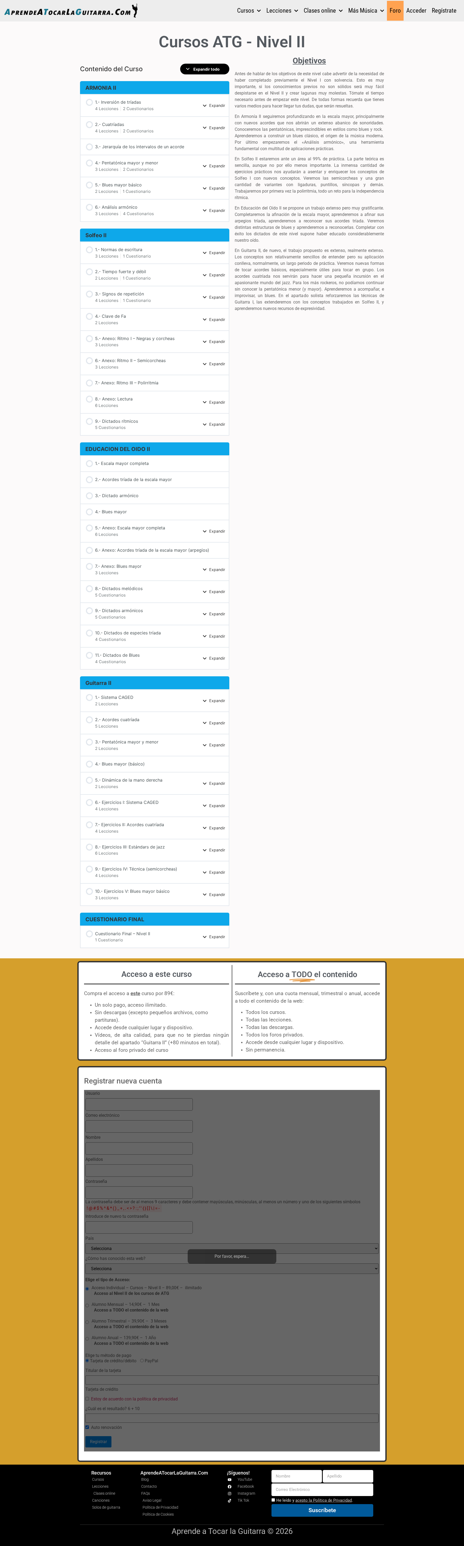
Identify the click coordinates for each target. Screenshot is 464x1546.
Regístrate (444, 10)
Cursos (245, 10)
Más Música (362, 10)
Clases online (320, 10)
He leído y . (314, 1500)
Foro (395, 10)
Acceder (416, 10)
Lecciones (278, 10)
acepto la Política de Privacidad (323, 1500)
